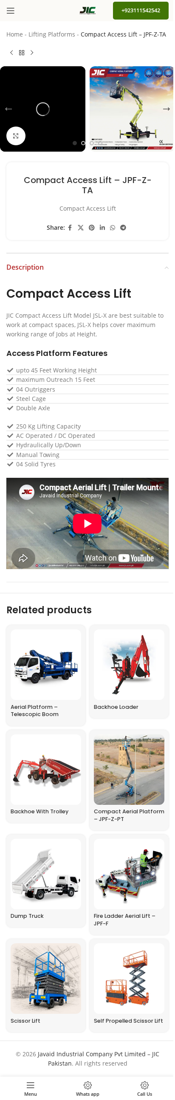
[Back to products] (22, 53)
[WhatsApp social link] (112, 228)
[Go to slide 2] (83, 143)
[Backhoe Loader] (129, 664)
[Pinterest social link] (91, 228)
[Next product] (32, 53)
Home (14, 34)
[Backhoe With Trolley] (46, 769)
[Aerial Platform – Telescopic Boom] (46, 664)
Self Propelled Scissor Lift (128, 1020)
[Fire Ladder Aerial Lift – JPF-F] (129, 874)
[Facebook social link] (70, 228)
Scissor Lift (25, 1020)
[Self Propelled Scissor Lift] (129, 978)
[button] (8, 109)
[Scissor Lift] (46, 978)
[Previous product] (11, 53)
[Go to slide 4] (100, 143)
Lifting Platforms (51, 34)
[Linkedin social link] (102, 228)
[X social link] (80, 228)
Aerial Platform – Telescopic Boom (35, 710)
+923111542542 (140, 10)
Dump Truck (27, 915)
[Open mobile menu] (10, 10)
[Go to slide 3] (92, 143)
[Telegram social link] (123, 228)
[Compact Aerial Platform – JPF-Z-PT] (129, 769)
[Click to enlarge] (15, 136)
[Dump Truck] (46, 874)
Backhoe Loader (116, 707)
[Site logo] (87, 10)
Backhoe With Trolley (39, 811)
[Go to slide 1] (75, 143)
